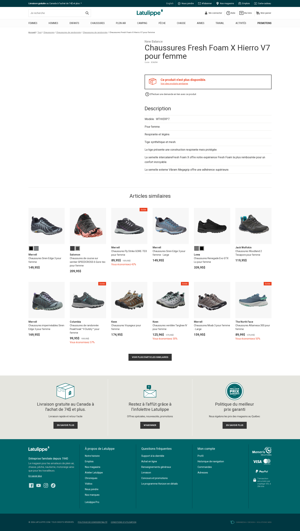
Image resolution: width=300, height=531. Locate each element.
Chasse (181, 23)
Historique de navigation (211, 461)
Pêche (162, 23)
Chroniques (91, 478)
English (169, 3)
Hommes (53, 23)
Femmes (32, 23)
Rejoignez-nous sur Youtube (38, 485)
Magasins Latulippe (150, 12)
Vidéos (88, 483)
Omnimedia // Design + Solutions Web (254, 522)
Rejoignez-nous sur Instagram (46, 485)
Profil (200, 455)
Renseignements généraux (156, 467)
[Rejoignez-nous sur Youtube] (38, 484)
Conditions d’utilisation (123, 522)
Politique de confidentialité (92, 522)
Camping (142, 23)
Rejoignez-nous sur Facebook (31, 485)
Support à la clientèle (152, 455)
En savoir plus (35, 476)
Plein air (121, 23)
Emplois (246, 3)
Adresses (203, 472)
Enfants (74, 23)
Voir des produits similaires (174, 83)
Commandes (205, 467)
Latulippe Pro (92, 502)
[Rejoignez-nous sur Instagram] (46, 484)
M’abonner (207, 3)
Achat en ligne (149, 461)
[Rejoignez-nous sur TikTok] (53, 484)
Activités (241, 23)
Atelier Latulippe (94, 472)
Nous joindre (188, 3)
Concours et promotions (154, 478)
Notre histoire (92, 455)
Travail (220, 23)
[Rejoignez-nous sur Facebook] (31, 484)
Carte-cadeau (264, 3)
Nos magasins (227, 3)
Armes (200, 23)
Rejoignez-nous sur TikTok (53, 485)
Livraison (146, 472)
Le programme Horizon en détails (159, 483)
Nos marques (92, 494)
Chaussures (97, 23)
